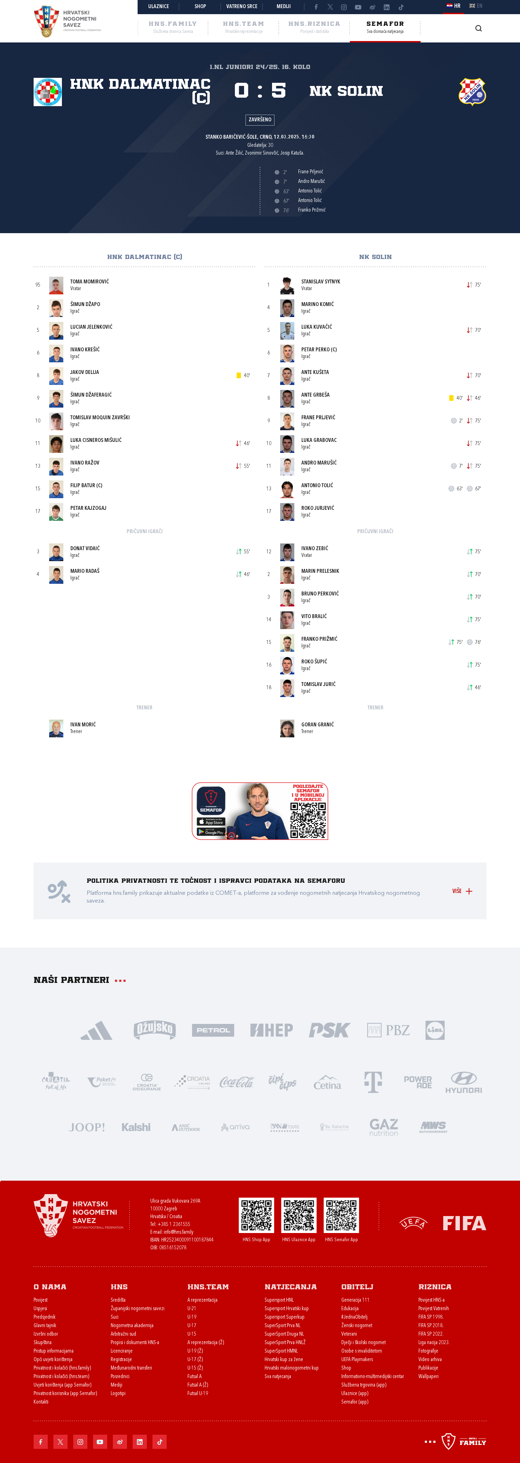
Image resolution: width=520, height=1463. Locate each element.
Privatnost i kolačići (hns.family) (62, 1368)
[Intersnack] (282, 1081)
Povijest (40, 1300)
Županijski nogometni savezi (137, 1309)
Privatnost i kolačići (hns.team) (61, 1377)
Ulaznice (158, 7)
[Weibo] (372, 7)
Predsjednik (45, 1317)
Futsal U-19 (197, 1393)
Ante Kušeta (315, 372)
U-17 (191, 1326)
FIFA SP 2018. (431, 1326)
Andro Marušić (319, 463)
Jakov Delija (84, 372)
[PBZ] (388, 1029)
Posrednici (120, 1377)
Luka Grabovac (319, 440)
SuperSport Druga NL (284, 1334)
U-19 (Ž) (195, 1351)
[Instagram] (344, 7)
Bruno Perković (320, 594)
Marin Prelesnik (320, 571)
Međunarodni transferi (131, 1368)
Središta (118, 1300)
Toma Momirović (89, 282)
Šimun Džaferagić (91, 395)
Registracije (121, 1360)
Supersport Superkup (285, 1317)
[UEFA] (413, 1223)
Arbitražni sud (123, 1334)
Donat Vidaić (85, 549)
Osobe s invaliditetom (361, 1351)
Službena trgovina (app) (363, 1385)
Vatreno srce (242, 7)
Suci (115, 1317)
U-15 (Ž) (195, 1368)
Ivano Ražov (84, 463)
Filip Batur (82, 486)
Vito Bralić (314, 617)
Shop (200, 7)
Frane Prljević (318, 418)
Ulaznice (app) (354, 1393)
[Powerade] (418, 1081)
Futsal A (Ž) (197, 1385)
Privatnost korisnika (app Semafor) (65, 1393)
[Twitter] (330, 7)
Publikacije (428, 1368)
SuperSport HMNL (281, 1351)
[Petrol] (213, 1029)
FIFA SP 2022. (431, 1334)
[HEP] (271, 1029)
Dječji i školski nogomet (363, 1343)
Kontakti (41, 1402)
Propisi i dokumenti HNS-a (135, 1343)
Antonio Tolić (317, 486)
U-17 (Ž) (195, 1360)
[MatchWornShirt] (433, 1126)
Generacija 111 (355, 1300)
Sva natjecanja (278, 1377)
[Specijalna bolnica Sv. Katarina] (334, 1126)
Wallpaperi (428, 1377)
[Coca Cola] (237, 1081)
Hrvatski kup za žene (284, 1360)
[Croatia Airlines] (192, 1081)
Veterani (349, 1334)
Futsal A (194, 1377)
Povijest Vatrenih (433, 1309)
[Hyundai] (463, 1081)
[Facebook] (316, 7)
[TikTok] (401, 7)
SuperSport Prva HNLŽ (285, 1343)
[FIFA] (464, 1223)
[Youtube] (358, 7)
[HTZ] (56, 1081)
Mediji (284, 7)
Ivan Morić (83, 725)
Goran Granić (317, 725)
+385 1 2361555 (173, 1224)
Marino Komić (317, 304)
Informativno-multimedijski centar (372, 1377)
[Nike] (96, 1029)
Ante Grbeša (315, 395)
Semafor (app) (354, 1402)
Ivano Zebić (314, 549)
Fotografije (428, 1351)
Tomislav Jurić (318, 684)
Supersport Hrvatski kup (287, 1309)
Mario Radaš (84, 571)
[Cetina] (328, 1081)
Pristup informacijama (54, 1351)
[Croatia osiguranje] (146, 1081)
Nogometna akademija (132, 1326)
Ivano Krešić (85, 350)
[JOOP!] (86, 1126)
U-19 (191, 1317)
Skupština (43, 1343)
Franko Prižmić (319, 639)
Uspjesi (40, 1309)
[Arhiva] (478, 28)
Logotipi (118, 1393)
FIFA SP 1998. (431, 1317)
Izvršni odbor (46, 1334)
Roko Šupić (314, 662)
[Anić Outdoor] (185, 1126)
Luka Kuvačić (316, 327)
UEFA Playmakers (357, 1360)
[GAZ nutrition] (384, 1126)
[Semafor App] (260, 838)
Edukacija (350, 1309)
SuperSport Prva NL (282, 1326)
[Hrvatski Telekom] (373, 1081)
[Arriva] (235, 1126)
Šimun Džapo (85, 304)
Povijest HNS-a (431, 1300)
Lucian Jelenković (91, 327)
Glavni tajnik (45, 1326)
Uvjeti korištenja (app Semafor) (62, 1385)
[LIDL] (435, 1029)
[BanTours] (285, 1126)
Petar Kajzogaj (88, 508)
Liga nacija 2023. (434, 1343)
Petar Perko (315, 350)
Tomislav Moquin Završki (100, 418)
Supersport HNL (279, 1300)
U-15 (191, 1334)
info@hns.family (178, 1232)
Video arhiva (430, 1360)
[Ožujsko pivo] (155, 1029)
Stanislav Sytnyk (320, 282)
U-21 (191, 1309)
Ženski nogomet (356, 1326)
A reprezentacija (202, 1300)
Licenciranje (122, 1351)
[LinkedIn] (387, 7)
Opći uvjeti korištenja (53, 1360)
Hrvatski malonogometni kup (292, 1368)
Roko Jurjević (317, 508)
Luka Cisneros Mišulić (96, 440)
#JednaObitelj (354, 1317)
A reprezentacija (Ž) (205, 1343)
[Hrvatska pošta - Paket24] (101, 1081)
